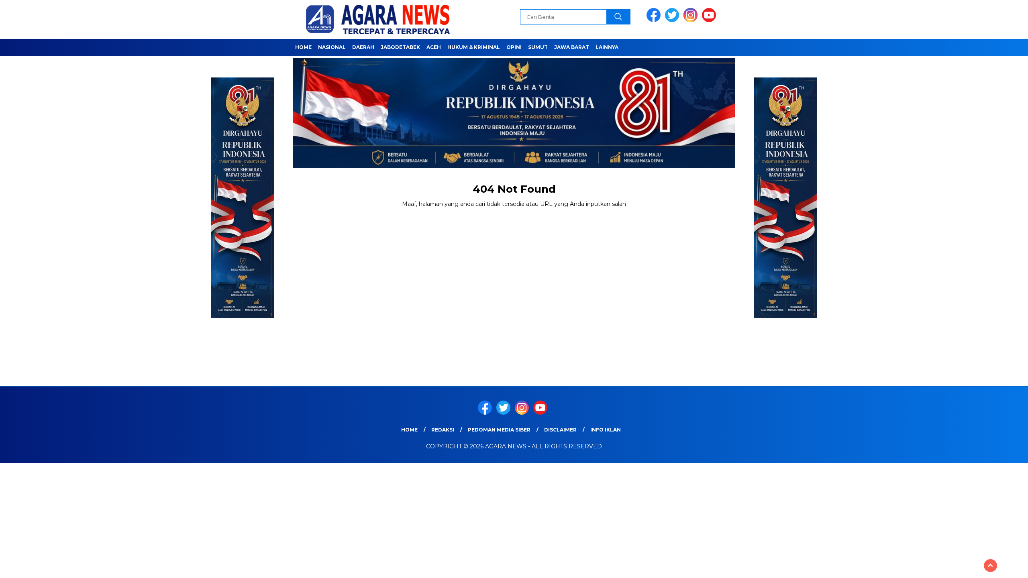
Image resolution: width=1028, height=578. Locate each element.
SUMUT (538, 47)
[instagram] (691, 20)
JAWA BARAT (571, 47)
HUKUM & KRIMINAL (473, 47)
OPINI (514, 47)
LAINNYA (607, 47)
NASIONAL (332, 47)
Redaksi (442, 430)
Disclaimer (560, 430)
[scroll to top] (990, 566)
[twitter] (673, 20)
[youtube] (710, 20)
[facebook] (655, 20)
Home (303, 47)
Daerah (363, 47)
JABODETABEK (400, 47)
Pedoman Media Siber (499, 430)
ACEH (433, 47)
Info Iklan (605, 430)
